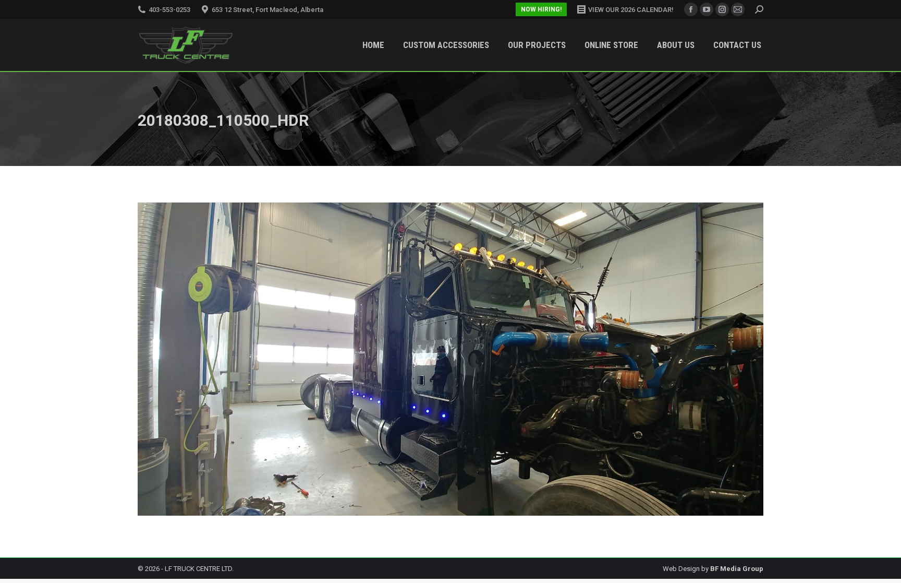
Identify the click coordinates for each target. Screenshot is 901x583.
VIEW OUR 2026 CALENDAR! (631, 10)
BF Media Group (736, 569)
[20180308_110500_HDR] (450, 359)
